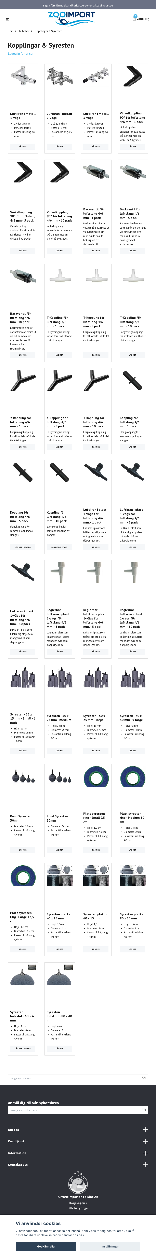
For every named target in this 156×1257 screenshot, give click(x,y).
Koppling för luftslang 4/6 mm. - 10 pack (57, 516)
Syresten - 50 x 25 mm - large (94, 718)
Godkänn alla (46, 1246)
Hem (10, 31)
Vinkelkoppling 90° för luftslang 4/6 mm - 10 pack (59, 216)
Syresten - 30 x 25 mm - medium (59, 718)
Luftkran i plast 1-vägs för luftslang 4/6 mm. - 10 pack (21, 617)
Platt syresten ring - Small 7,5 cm (94, 817)
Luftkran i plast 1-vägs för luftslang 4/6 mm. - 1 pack (94, 515)
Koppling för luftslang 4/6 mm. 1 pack (130, 422)
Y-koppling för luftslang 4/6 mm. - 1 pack (20, 422)
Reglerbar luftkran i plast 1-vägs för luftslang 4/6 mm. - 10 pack (131, 618)
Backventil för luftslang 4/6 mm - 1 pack (93, 213)
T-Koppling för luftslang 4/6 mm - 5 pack (93, 322)
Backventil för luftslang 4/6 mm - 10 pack (20, 317)
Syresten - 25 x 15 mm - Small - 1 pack (23, 718)
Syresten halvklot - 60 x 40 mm (22, 1016)
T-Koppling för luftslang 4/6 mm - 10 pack (130, 322)
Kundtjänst (16, 1141)
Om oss (13, 1130)
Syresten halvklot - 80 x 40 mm (59, 1016)
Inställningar (110, 1246)
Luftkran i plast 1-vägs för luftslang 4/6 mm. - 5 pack (131, 515)
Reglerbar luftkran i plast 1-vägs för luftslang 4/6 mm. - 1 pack (58, 618)
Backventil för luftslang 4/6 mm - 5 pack (130, 213)
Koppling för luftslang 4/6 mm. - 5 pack (20, 516)
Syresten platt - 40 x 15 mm (58, 916)
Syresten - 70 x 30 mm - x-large (131, 718)
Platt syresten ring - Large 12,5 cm (22, 917)
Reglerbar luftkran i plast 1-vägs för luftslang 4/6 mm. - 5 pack (94, 618)
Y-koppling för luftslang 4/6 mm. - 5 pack (57, 422)
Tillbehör (24, 31)
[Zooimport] (72, 19)
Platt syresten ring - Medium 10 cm (132, 817)
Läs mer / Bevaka (23, 547)
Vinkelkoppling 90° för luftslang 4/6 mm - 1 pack (132, 117)
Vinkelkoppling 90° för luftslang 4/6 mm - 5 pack (22, 216)
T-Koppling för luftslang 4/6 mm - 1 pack (57, 322)
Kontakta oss (18, 1164)
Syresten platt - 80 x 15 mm (131, 916)
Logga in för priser (21, 53)
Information (17, 1153)
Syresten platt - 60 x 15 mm (94, 916)
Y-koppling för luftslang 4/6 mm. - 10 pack (93, 422)
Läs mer (23, 146)
